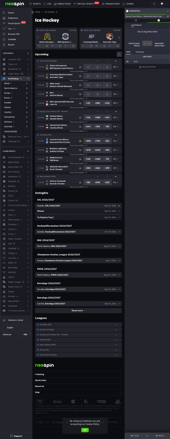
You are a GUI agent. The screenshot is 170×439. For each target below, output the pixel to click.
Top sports (8, 53)
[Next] (119, 37)
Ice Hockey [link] (49, 12)
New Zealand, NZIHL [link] (48, 176)
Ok (84, 430)
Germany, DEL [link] (45, 340)
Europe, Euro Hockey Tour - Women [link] (54, 111)
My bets (160, 435)
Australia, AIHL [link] (46, 135)
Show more (77, 310)
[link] (14, 4)
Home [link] (37, 12)
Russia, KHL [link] (44, 350)
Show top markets (77, 71)
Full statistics (149, 67)
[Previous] (37, 37)
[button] (128, 4)
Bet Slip (135, 435)
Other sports (9, 151)
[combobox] (163, 4)
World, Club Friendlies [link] (48, 61)
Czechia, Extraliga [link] (47, 330)
